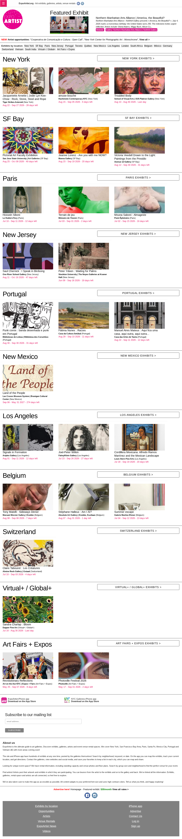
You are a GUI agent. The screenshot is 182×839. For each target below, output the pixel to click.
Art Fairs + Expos (66, 49)
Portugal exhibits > (138, 293)
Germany (167, 46)
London (125, 46)
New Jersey (57, 46)
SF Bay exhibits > (138, 117)
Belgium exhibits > (138, 474)
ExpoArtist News (46, 826)
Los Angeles (114, 46)
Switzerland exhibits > (138, 530)
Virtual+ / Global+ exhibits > (138, 587)
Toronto (78, 46)
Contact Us (135, 816)
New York (29, 46)
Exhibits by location (46, 806)
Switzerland (7, 49)
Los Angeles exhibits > (138, 414)
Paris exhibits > (138, 177)
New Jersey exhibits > (138, 233)
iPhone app (135, 806)
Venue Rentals (46, 821)
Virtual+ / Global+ (46, 49)
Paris (47, 46)
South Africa (136, 46)
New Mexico (100, 46)
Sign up (135, 826)
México (157, 46)
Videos (46, 831)
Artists (46, 816)
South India (30, 49)
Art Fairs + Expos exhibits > (138, 643)
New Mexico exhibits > (138, 355)
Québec (88, 46)
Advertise (135, 811)
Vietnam (19, 49)
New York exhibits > (138, 58)
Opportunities (46, 811)
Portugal (69, 46)
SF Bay (39, 46)
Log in (135, 821)
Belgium (148, 46)
